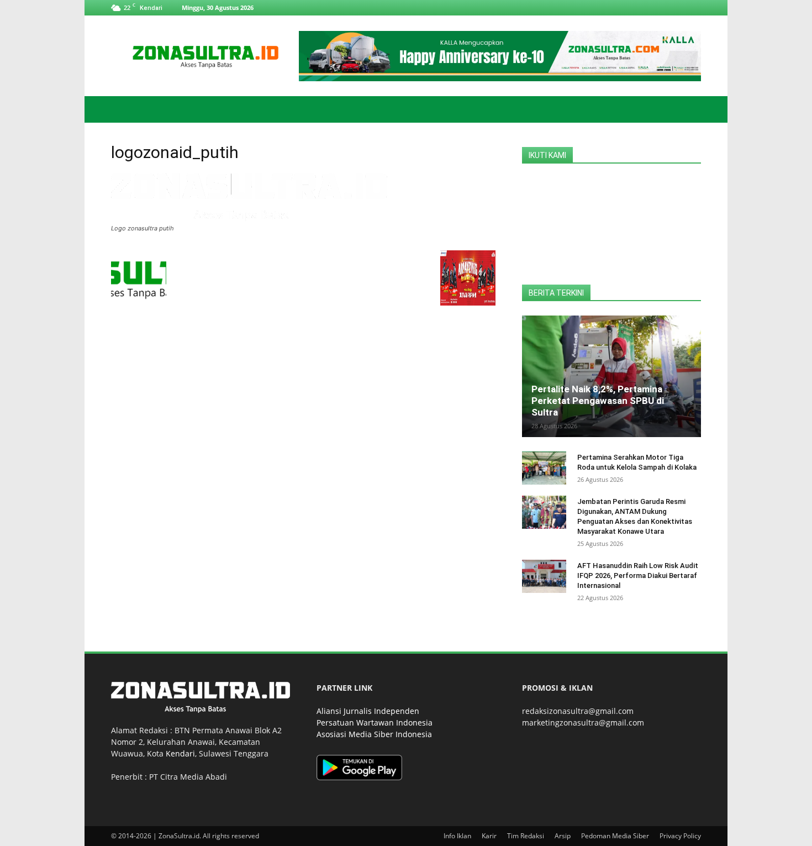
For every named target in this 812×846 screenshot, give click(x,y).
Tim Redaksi (525, 835)
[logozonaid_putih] (249, 218)
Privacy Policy (680, 835)
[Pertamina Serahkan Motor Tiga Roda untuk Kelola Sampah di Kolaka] (544, 468)
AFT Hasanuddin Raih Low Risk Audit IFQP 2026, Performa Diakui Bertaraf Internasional (637, 575)
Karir (489, 835)
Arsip (563, 835)
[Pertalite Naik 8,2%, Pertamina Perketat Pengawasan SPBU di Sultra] (611, 376)
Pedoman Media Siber (615, 835)
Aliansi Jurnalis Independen (368, 711)
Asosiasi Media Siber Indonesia (374, 734)
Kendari (180, 753)
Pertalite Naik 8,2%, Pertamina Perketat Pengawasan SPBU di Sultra (597, 400)
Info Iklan (457, 835)
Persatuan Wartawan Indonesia (375, 722)
